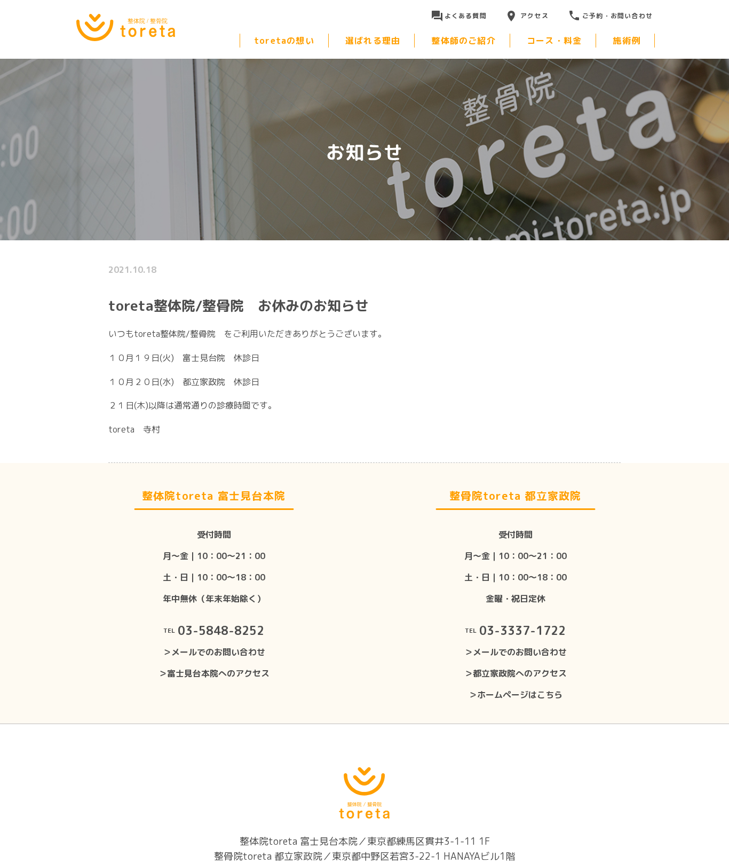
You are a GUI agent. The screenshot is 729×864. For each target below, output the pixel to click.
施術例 (626, 40)
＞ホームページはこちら (515, 695)
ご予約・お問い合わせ (617, 15)
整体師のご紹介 (463, 40)
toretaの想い (284, 40)
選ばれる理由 (372, 40)
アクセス (534, 15)
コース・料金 (554, 40)
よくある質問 (466, 15)
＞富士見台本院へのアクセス (214, 673)
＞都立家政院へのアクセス (515, 673)
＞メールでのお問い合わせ (214, 652)
